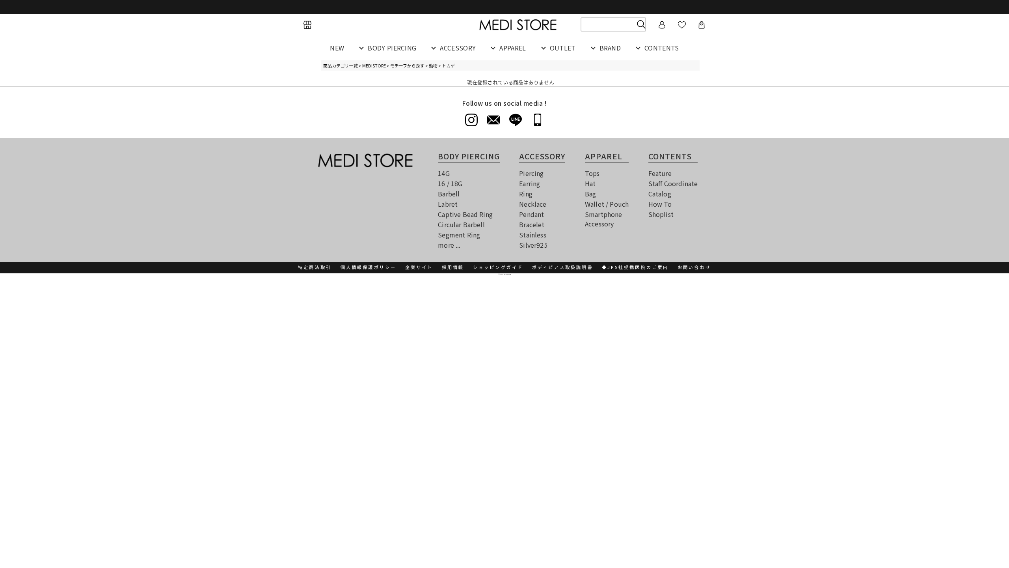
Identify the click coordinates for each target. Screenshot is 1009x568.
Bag (590, 193)
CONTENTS (661, 47)
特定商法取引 (314, 267)
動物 (433, 65)
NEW (337, 47)
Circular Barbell (461, 224)
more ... (449, 245)
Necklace (532, 204)
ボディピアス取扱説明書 (562, 267)
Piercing (531, 173)
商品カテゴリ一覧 (340, 65)
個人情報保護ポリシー (368, 267)
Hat (590, 183)
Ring (525, 193)
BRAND (610, 47)
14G (443, 173)
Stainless (532, 234)
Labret (448, 204)
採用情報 (453, 267)
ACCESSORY (458, 47)
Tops (592, 173)
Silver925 (533, 245)
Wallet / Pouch (607, 204)
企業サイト (419, 267)
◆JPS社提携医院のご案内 (635, 267)
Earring (529, 183)
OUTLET (563, 47)
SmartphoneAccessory (603, 218)
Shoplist (661, 214)
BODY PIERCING (392, 47)
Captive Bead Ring (465, 214)
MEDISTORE (374, 65)
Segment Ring (459, 234)
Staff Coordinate (673, 183)
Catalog (659, 193)
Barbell (449, 193)
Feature (660, 173)
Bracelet (531, 224)
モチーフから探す (407, 65)
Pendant (531, 214)
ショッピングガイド (498, 267)
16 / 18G (450, 183)
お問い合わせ (694, 267)
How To (660, 204)
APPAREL (512, 47)
